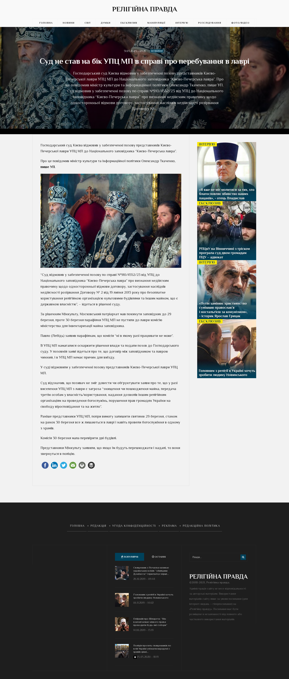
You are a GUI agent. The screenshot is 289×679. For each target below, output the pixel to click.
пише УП (47, 167)
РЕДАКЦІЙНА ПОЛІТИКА (201, 525)
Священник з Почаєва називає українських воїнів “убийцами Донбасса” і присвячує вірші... (151, 570)
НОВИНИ (69, 22)
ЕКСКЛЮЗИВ (129, 22)
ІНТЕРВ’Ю (181, 22)
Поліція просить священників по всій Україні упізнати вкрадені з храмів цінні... (152, 648)
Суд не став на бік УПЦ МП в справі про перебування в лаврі (144, 61)
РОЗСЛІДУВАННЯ (209, 22)
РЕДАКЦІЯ (98, 525)
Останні (160, 556)
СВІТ (88, 22)
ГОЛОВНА (46, 22)
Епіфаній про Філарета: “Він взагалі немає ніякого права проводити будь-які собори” (150, 621)
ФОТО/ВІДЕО (240, 22)
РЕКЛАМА (169, 525)
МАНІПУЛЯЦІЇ (156, 22)
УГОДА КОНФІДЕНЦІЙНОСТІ (134, 525)
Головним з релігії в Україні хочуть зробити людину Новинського (153, 596)
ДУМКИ (105, 22)
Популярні (130, 556)
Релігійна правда (144, 9)
